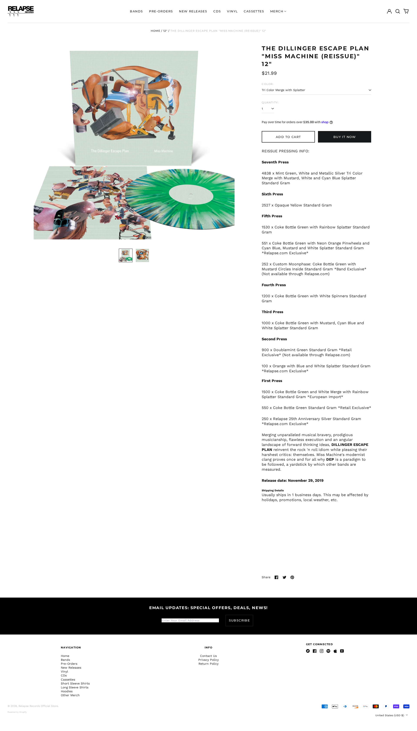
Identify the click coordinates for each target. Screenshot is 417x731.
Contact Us (208, 656)
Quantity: (270, 102)
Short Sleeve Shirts (75, 683)
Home (155, 30)
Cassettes (254, 11)
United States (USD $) (390, 715)
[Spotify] (328, 651)
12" (165, 30)
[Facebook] (315, 651)
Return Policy (208, 663)
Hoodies (67, 691)
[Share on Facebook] (276, 577)
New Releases (193, 11)
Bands (136, 11)
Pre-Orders (161, 11)
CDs (217, 11)
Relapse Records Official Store (38, 706)
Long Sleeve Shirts (74, 687)
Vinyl (232, 11)
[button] (397, 11)
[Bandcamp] (308, 651)
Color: (268, 84)
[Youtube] (342, 651)
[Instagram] (322, 651)
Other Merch (70, 695)
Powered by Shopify (17, 712)
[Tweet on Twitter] (284, 577)
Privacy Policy (208, 659)
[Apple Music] (335, 651)
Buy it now (344, 137)
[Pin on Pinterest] (292, 577)
